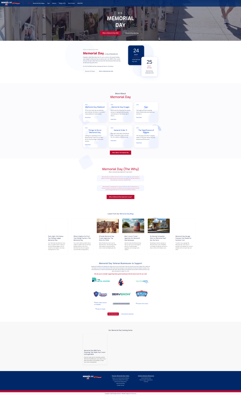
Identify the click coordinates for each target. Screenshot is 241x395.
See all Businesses (113, 314)
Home (29, 3)
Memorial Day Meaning (131, 33)
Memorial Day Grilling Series (120, 381)
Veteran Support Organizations (146, 380)
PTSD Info (146, 381)
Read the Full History (90, 71)
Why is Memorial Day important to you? (120, 197)
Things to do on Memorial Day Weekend (120, 378)
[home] (10, 3)
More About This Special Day (120, 152)
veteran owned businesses (104, 268)
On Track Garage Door (127, 176)
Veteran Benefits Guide (146, 378)
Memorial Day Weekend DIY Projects (120, 380)
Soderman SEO (126, 186)
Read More (88, 117)
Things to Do (62, 3)
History (54, 3)
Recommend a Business (127, 314)
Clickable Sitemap (120, 385)
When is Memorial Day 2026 (110, 33)
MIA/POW (80, 3)
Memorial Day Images (39, 3)
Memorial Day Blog (126, 214)
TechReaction (133, 393)
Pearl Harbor (71, 3)
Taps (48, 3)
